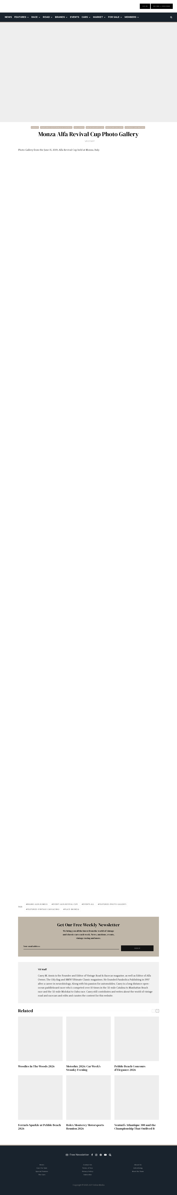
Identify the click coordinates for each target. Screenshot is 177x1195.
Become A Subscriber (161, 6)
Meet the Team (138, 1171)
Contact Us (87, 1165)
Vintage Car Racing (134, 127)
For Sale (113, 17)
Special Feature (42, 1171)
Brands (60, 17)
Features (20, 17)
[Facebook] (92, 1155)
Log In (145, 6)
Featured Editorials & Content (56, 127)
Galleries (79, 127)
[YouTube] (105, 1155)
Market (98, 17)
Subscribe (88, 1175)
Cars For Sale (41, 1168)
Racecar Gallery (114, 127)
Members (130, 17)
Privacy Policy (87, 1171)
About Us (138, 1165)
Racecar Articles (95, 127)
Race (34, 17)
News (8, 17)
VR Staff (90, 141)
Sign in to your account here (99, 848)
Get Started (88, 839)
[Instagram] (96, 1155)
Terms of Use (87, 1168)
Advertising (138, 1168)
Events (74, 17)
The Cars (41, 1175)
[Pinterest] (100, 1155)
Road (46, 17)
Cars (85, 17)
